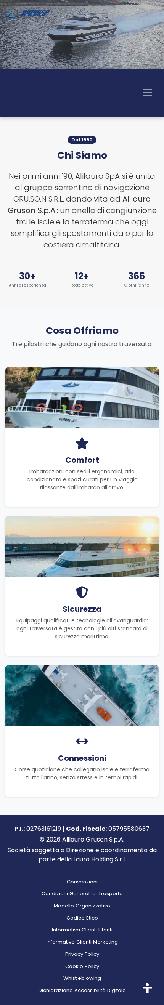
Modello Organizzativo (82, 905)
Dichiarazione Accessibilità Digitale (82, 990)
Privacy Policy (82, 954)
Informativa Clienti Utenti (82, 929)
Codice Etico (82, 918)
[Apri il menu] (147, 92)
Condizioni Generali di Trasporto (82, 893)
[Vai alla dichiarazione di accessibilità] (147, 988)
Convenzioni (82, 881)
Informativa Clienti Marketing (82, 942)
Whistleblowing (82, 978)
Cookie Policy (82, 966)
